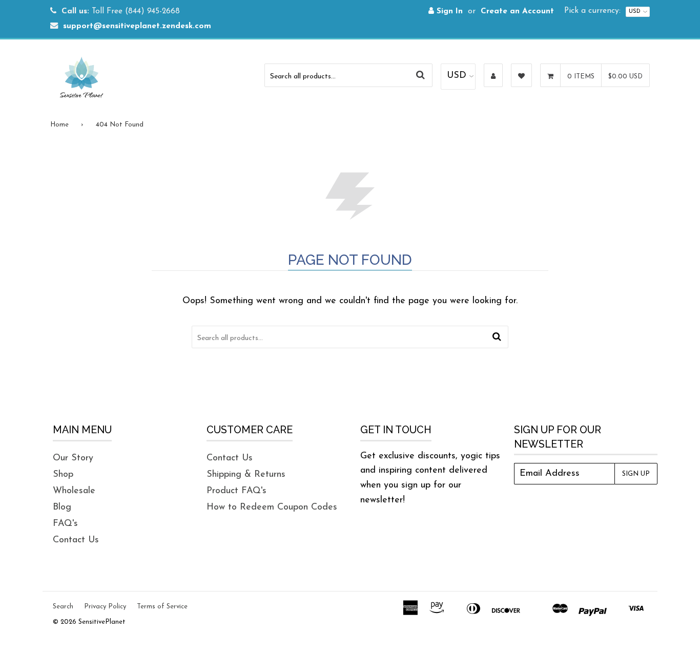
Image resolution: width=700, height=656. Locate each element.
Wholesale (74, 491)
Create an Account (517, 11)
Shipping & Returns (246, 474)
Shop (63, 474)
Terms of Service (162, 606)
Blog (62, 507)
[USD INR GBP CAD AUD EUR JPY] (458, 77)
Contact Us (76, 540)
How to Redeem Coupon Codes (272, 507)
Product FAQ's (236, 491)
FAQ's (65, 523)
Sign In (448, 11)
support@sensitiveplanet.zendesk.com (137, 26)
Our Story (73, 458)
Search (63, 606)
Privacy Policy (105, 606)
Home (59, 124)
